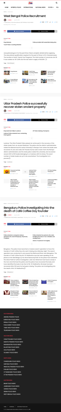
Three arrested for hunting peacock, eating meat (33, 292)
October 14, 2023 (14, 173)
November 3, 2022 (33, 176)
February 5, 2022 (51, 187)
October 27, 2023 (33, 296)
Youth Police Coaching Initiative (12, 44)
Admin (9, 20)
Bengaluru (10, 272)
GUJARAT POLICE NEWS (11, 352)
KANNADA (12, 406)
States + (51, 7)
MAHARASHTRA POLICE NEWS (12, 344)
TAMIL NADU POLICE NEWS (11, 328)
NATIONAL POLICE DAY (22, 406)
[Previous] (29, 48)
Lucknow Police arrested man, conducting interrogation (32, 172)
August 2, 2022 (51, 173)
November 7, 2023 (33, 287)
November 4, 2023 (52, 283)
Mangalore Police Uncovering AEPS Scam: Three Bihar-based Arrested (15, 293)
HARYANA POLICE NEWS (11, 364)
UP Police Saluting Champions (41, 131)
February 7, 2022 (33, 189)
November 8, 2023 (14, 287)
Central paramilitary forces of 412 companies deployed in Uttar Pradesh (52, 182)
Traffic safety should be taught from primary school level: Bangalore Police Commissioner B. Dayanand (52, 295)
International (28, 7)
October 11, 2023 (14, 73)
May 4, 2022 (13, 188)
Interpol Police (16, 7)
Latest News (10, 11)
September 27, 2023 (52, 301)
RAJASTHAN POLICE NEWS (11, 347)
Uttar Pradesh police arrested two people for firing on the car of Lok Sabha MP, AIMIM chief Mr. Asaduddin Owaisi (34, 183)
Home (6, 7)
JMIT (29, 409)
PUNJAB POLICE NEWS (10, 369)
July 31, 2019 (16, 20)
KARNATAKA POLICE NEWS (13, 203)
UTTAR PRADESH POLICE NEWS (18, 113)
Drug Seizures (7, 42)
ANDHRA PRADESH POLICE (11, 317)
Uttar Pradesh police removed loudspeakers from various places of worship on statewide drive (15, 183)
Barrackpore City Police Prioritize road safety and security (33, 81)
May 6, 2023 (32, 85)
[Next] (32, 48)
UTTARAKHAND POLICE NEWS (12, 372)
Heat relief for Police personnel (52, 80)
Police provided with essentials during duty (44, 42)
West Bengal (11, 63)
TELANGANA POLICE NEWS (11, 330)
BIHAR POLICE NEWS (10, 383)
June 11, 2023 (32, 74)
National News (40, 7)
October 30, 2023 (14, 297)
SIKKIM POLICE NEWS (10, 391)
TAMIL (5, 406)
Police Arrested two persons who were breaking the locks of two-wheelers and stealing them (44, 236)
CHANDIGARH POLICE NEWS (12, 361)
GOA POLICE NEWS (9, 350)
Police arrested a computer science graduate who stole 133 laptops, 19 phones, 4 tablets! (16, 236)
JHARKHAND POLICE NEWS (11, 386)
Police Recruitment (15, 22)
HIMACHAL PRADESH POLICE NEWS (14, 367)
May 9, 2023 (50, 76)
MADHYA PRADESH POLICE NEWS (13, 342)
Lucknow (10, 162)
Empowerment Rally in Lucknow (12, 131)
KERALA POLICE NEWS (10, 322)
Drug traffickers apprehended (14, 80)
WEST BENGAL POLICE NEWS (26, 22)
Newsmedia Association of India (14, 409)
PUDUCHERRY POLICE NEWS (12, 325)
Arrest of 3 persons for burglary (41, 240)
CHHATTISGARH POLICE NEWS (12, 339)
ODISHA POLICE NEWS (10, 389)
